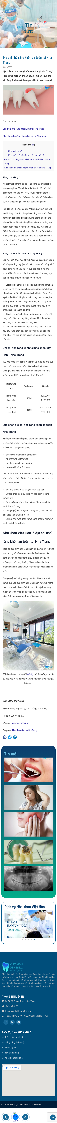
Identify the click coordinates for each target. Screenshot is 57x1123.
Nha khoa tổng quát (14, 1058)
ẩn (33, 145)
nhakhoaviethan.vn (20, 723)
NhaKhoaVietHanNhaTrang (24, 730)
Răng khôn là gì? (14, 151)
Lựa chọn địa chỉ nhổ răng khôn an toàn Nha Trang (27, 167)
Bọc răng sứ (11, 1047)
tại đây (30, 674)
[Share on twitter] (10, 737)
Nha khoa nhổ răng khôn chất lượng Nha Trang (24, 136)
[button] (22, 939)
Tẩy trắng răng (12, 1052)
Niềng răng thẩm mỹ (14, 1042)
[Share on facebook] (5, 737)
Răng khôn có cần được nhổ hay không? (25, 155)
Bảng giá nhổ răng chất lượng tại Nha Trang (23, 128)
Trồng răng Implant (14, 1037)
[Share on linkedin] (15, 737)
